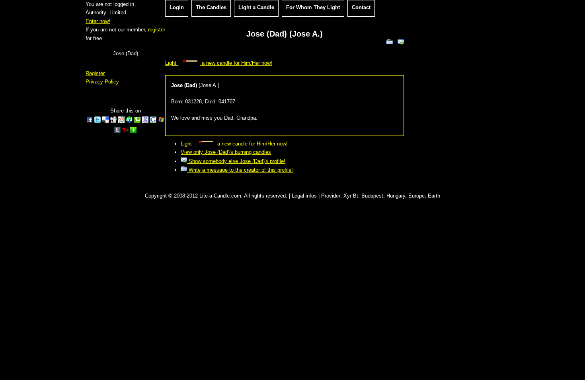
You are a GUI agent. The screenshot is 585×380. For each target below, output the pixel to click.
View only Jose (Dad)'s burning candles (226, 152)
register (156, 30)
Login (177, 7)
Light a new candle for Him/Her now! (218, 63)
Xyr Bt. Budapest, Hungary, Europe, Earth (391, 196)
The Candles (211, 7)
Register (95, 73)
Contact (361, 7)
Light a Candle (256, 7)
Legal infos (304, 196)
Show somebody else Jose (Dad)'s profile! (236, 161)
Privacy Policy (102, 82)
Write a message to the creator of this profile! (240, 170)
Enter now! (98, 21)
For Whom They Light (313, 7)
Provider (330, 196)
